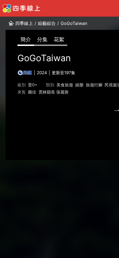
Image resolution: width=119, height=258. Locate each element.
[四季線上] (21, 8)
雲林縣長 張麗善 (53, 92)
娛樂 (79, 84)
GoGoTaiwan (74, 23)
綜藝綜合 (47, 23)
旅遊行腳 (94, 84)
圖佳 (32, 92)
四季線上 (24, 23)
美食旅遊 (64, 84)
